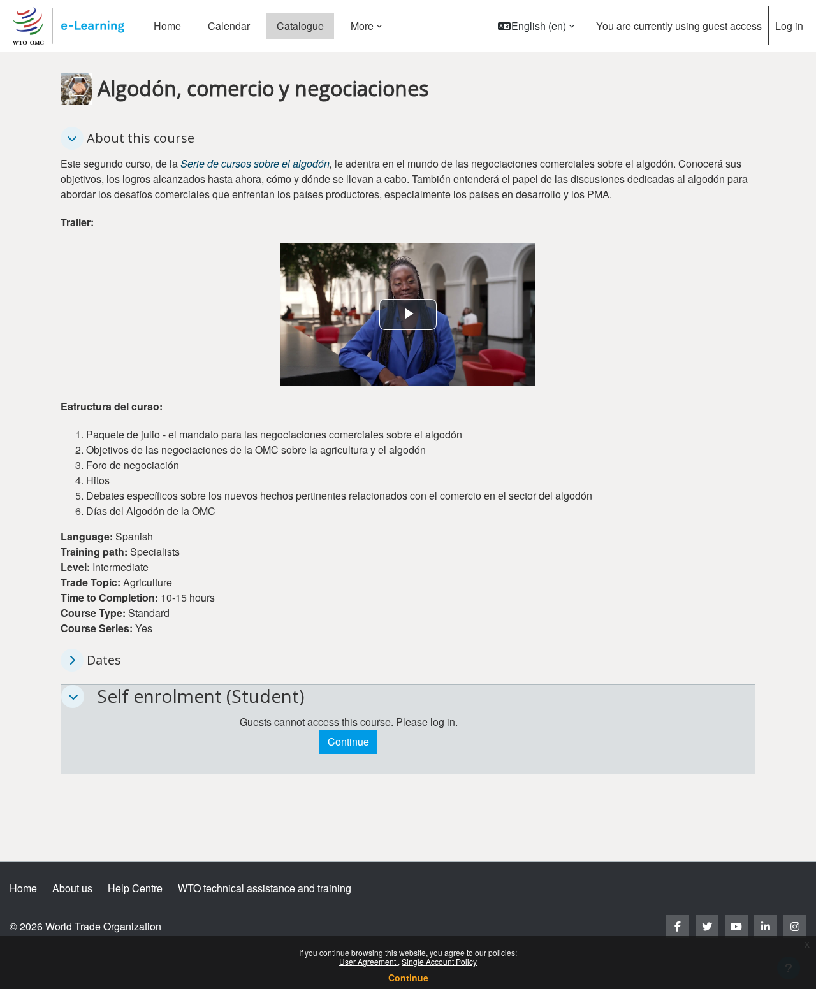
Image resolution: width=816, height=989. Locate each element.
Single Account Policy (439, 961)
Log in (789, 25)
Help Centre (135, 888)
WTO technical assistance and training (264, 888)
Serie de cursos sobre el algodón (255, 163)
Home (23, 888)
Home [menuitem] (167, 25)
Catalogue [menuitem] (300, 25)
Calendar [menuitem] (229, 25)
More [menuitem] (362, 25)
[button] (536, 26)
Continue (408, 977)
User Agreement (368, 961)
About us (72, 888)
